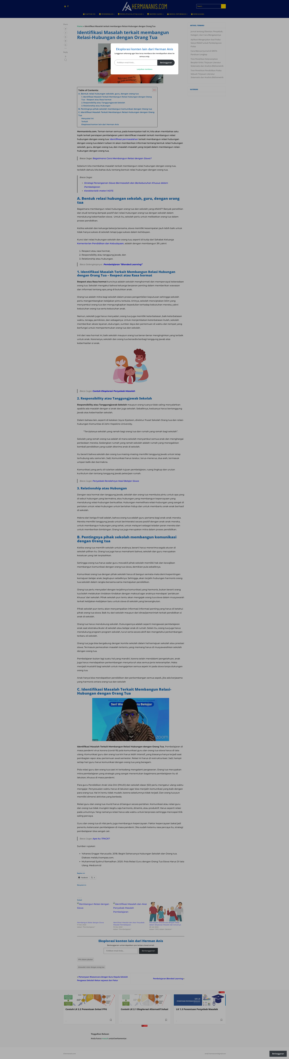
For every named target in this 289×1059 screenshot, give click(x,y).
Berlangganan (166, 62)
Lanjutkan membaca (144, 69)
